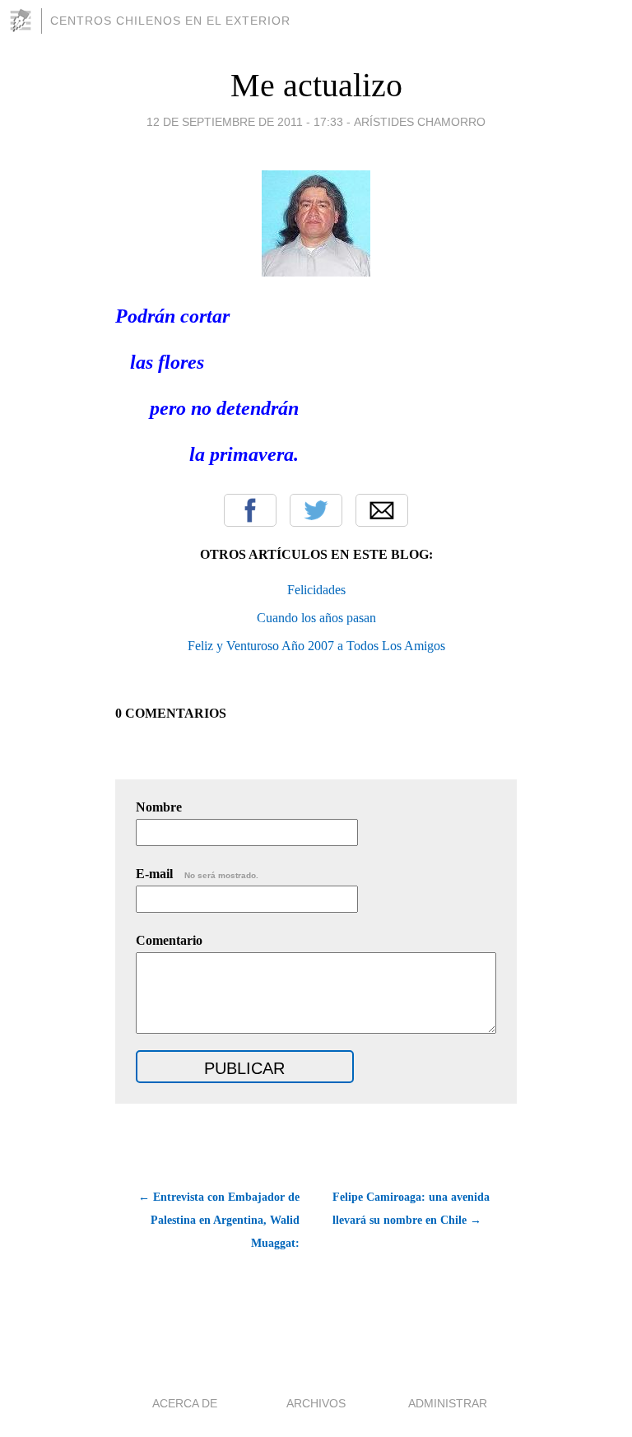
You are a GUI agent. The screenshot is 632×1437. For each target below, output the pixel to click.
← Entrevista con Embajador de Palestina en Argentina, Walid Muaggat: (219, 1220)
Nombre (159, 807)
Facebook (250, 510)
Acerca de (184, 1403)
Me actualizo (316, 85)
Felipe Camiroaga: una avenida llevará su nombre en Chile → (411, 1208)
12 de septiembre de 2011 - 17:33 (244, 121)
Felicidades (316, 590)
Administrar (447, 1403)
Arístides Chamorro (420, 121)
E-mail (197, 874)
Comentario (169, 940)
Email (382, 510)
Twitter (316, 510)
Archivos (316, 1403)
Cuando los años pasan (316, 618)
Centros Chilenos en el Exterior (170, 20)
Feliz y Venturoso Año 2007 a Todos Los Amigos (316, 646)
